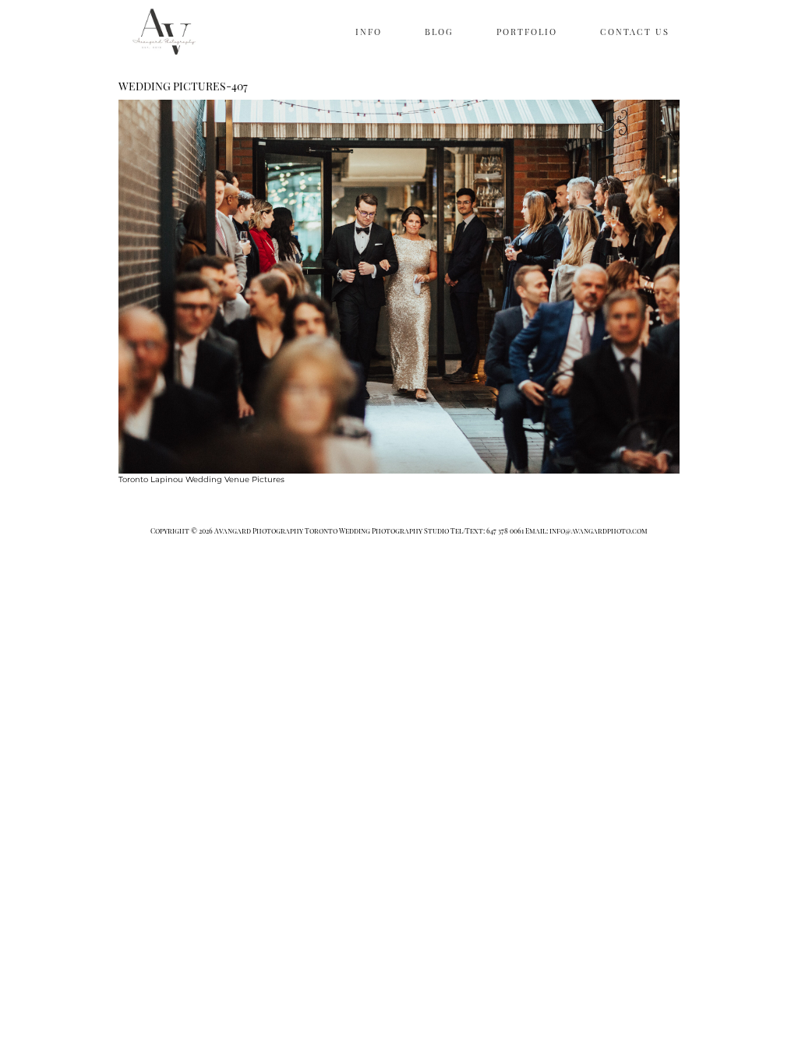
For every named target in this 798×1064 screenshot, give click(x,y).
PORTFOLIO (526, 31)
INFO (368, 31)
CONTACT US (634, 31)
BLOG (439, 31)
